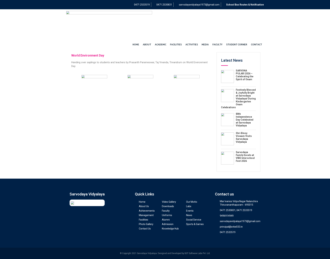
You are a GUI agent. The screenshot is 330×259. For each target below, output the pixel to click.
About (147, 45)
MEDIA (205, 45)
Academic (160, 45)
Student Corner (236, 45)
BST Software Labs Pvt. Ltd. (197, 253)
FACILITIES (176, 45)
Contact (256, 45)
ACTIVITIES (191, 45)
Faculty (217, 45)
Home (136, 45)
